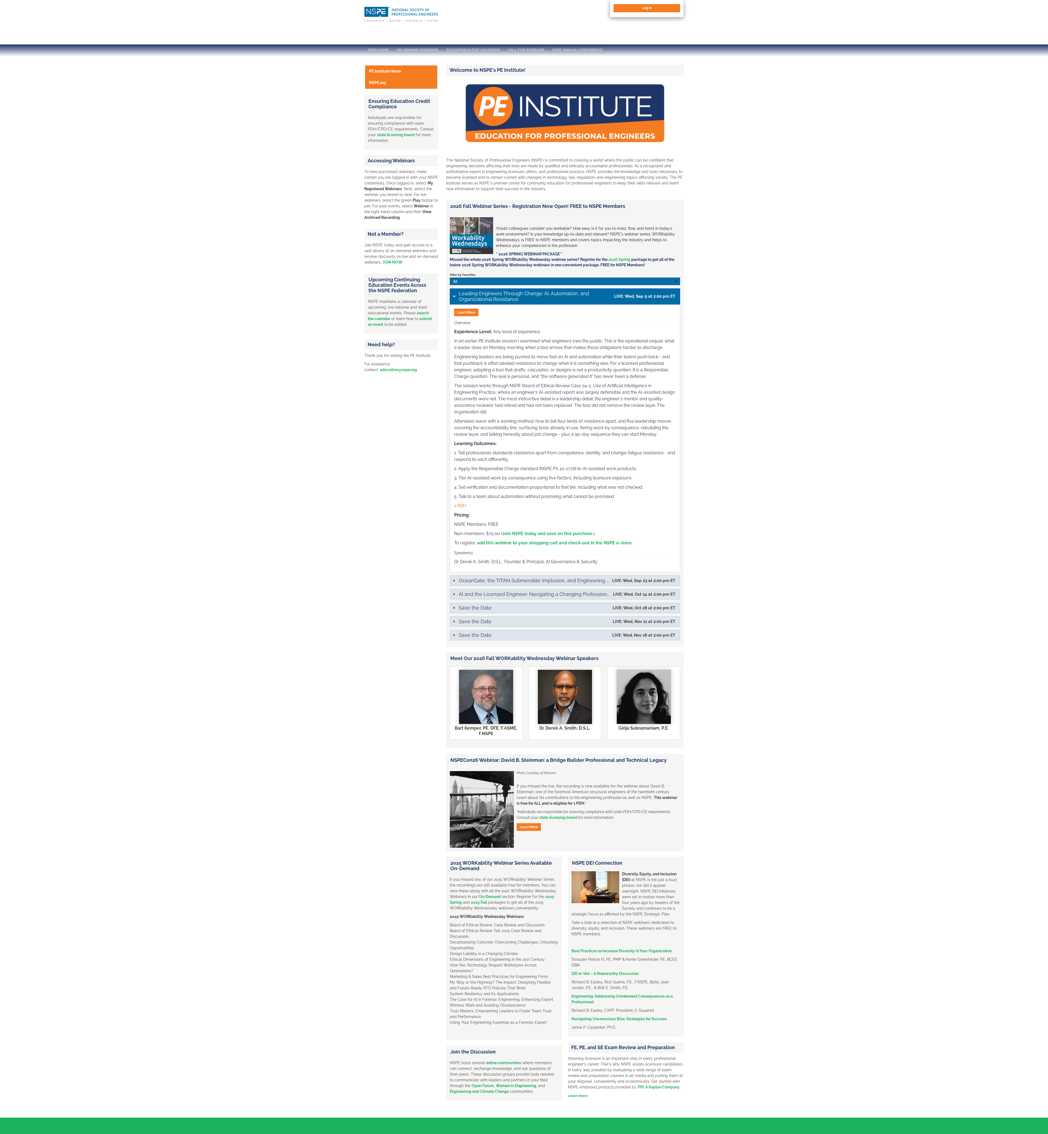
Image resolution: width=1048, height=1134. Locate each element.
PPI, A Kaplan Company (659, 1087)
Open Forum (483, 1086)
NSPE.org (377, 82)
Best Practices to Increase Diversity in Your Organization (621, 951)
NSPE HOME (378, 50)
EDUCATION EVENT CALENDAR (472, 50)
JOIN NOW (392, 262)
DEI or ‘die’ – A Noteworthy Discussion (605, 973)
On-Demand (490, 896)
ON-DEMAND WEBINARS (418, 50)
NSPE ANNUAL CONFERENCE (577, 50)
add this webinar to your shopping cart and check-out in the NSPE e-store (554, 542)
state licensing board (558, 817)
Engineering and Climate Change (479, 1091)
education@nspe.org (398, 370)
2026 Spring (619, 259)
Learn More (466, 312)
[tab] (565, 296)
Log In (647, 8)
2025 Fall (479, 902)
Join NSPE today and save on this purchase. (548, 533)
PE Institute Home (385, 71)
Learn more (578, 1096)
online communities (503, 1063)
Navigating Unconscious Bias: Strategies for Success (619, 1019)
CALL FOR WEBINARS (526, 50)
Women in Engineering (516, 1086)
